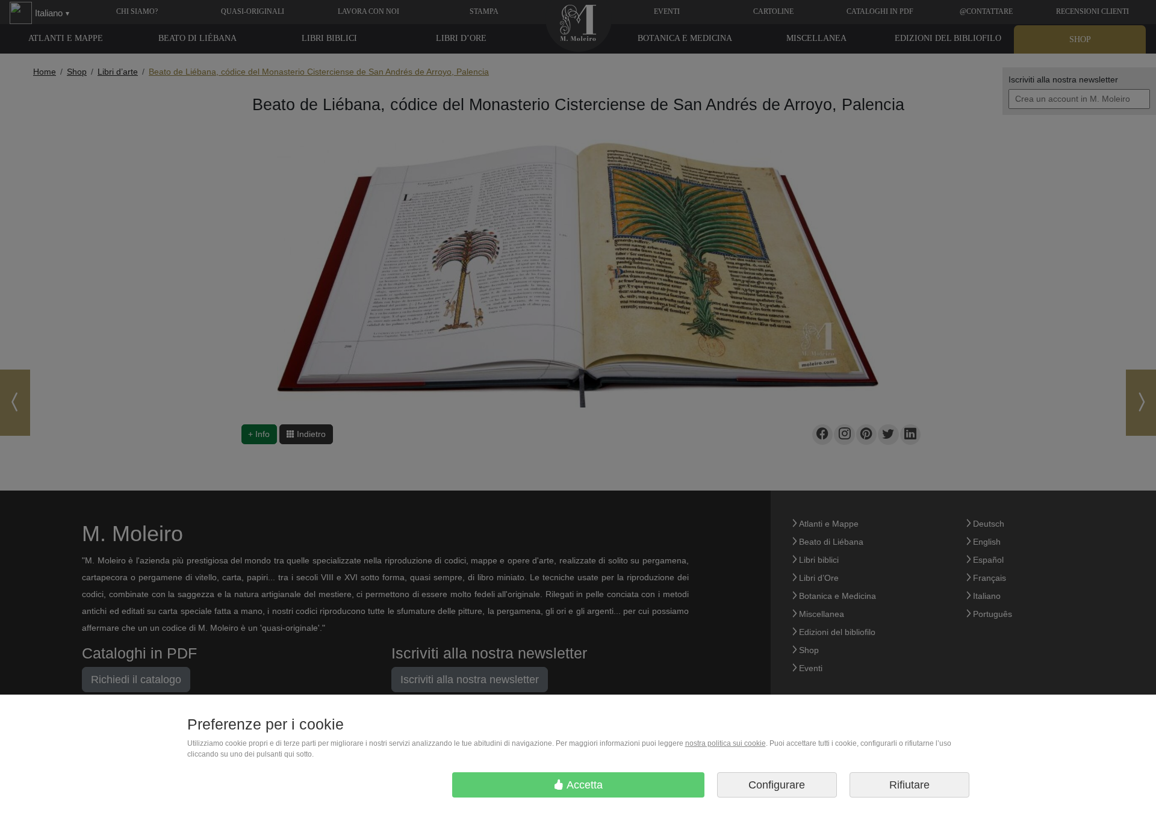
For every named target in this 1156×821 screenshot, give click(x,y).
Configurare (776, 785)
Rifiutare (909, 785)
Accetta (583, 785)
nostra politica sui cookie (725, 743)
